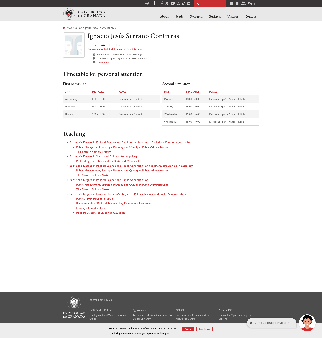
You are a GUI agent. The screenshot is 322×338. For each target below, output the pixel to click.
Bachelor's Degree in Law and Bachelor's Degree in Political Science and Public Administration (128, 194)
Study (179, 16)
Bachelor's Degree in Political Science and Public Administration (109, 180)
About (164, 16)
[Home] (84, 14)
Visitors (232, 16)
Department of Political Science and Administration (115, 49)
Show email (103, 62)
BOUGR (180, 310)
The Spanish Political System (93, 151)
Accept (188, 329)
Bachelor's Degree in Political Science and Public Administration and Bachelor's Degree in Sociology (131, 165)
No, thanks (204, 329)
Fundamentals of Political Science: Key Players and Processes (113, 203)
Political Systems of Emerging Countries (100, 212)
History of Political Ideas (91, 208)
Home (64, 28)
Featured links (100, 300)
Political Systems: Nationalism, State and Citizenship (108, 161)
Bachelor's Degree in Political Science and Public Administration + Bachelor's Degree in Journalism (130, 142)
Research (196, 16)
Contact (250, 16)
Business (215, 16)
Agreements (139, 310)
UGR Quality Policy (100, 310)
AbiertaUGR (225, 310)
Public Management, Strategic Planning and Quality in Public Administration (122, 147)
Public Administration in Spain (94, 198)
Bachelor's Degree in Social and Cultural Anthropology (103, 156)
